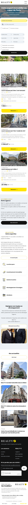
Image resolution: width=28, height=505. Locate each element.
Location (3, 452)
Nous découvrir (14, 222)
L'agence (17, 452)
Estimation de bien (5, 456)
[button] (25, 2)
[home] (6, 2)
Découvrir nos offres (14, 326)
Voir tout (14, 69)
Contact (17, 458)
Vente (2, 454)
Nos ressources (18, 456)
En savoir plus (14, 257)
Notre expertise (19, 454)
